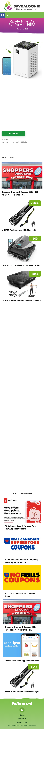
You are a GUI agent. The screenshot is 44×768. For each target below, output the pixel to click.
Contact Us (22, 719)
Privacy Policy (22, 722)
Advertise (22, 715)
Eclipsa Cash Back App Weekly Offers (22, 660)
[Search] (7, 15)
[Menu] (41, 15)
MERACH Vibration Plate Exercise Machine (21, 300)
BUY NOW (13, 133)
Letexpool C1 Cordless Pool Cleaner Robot (21, 265)
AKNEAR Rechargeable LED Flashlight (19, 230)
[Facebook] (22, 709)
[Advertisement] (22, 106)
